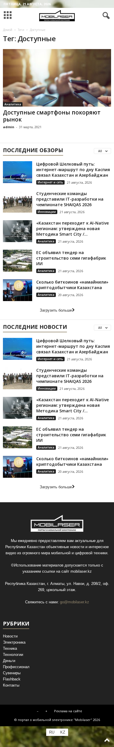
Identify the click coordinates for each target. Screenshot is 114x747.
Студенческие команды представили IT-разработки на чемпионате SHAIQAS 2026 (69, 199)
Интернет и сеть (50, 182)
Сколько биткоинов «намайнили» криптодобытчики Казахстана (72, 284)
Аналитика (12, 104)
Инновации (47, 212)
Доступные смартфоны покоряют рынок (52, 116)
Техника (10, 648)
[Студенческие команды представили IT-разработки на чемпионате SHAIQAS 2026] (17, 202)
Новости (10, 636)
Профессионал (16, 667)
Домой (7, 30)
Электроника (14, 642)
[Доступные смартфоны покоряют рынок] (57, 78)
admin (8, 127)
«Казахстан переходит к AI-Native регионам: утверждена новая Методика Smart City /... (72, 228)
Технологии (13, 654)
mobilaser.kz (81, 571)
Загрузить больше (56, 310)
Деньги (9, 661)
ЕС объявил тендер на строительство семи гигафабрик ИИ (71, 258)
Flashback (11, 679)
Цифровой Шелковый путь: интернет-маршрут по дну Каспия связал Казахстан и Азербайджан (73, 169)
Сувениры (11, 673)
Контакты (11, 685)
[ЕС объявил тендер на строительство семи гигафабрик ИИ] (17, 261)
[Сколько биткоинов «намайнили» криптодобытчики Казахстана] (17, 290)
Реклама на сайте (68, 711)
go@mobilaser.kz (74, 602)
